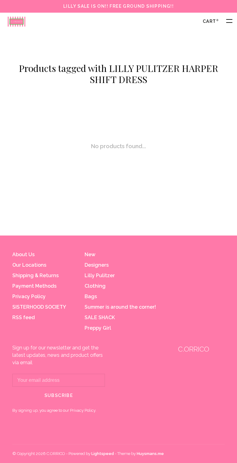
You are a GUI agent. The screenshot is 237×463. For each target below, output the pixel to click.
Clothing (95, 286)
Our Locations (29, 265)
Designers (97, 265)
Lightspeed (102, 453)
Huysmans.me (150, 453)
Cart (210, 21)
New (90, 254)
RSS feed (23, 317)
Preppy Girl (98, 328)
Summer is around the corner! (120, 307)
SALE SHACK (100, 317)
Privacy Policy (29, 296)
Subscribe (58, 395)
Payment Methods (34, 286)
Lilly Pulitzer (100, 275)
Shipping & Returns (35, 275)
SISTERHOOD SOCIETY (39, 307)
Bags (91, 296)
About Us (23, 254)
